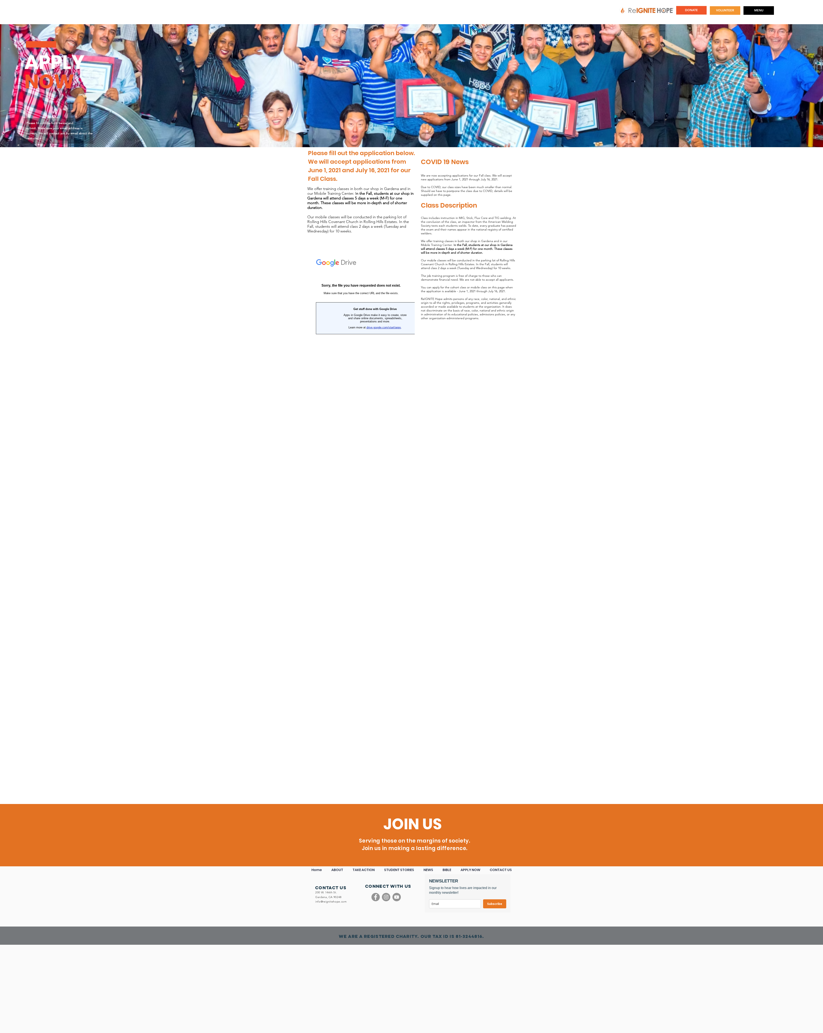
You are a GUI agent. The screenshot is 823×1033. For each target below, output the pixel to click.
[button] (758, 10)
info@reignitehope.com (331, 901)
